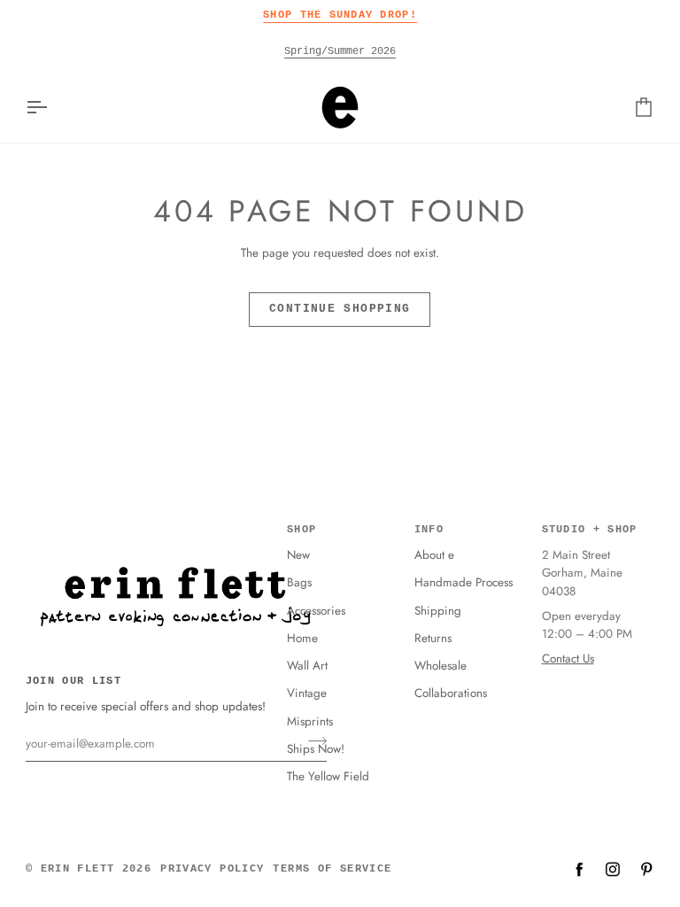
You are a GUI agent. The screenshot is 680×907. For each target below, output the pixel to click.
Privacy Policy (212, 869)
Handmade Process (463, 582)
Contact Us (568, 658)
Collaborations (450, 693)
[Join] (312, 741)
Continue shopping (339, 309)
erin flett (78, 869)
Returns (433, 638)
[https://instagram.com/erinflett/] (613, 869)
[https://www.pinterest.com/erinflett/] (646, 869)
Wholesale (440, 665)
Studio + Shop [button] (590, 529)
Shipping (437, 610)
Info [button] (429, 529)
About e (434, 555)
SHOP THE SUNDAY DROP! (340, 14)
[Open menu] (52, 107)
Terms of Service (332, 869)
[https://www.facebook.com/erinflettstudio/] (579, 869)
